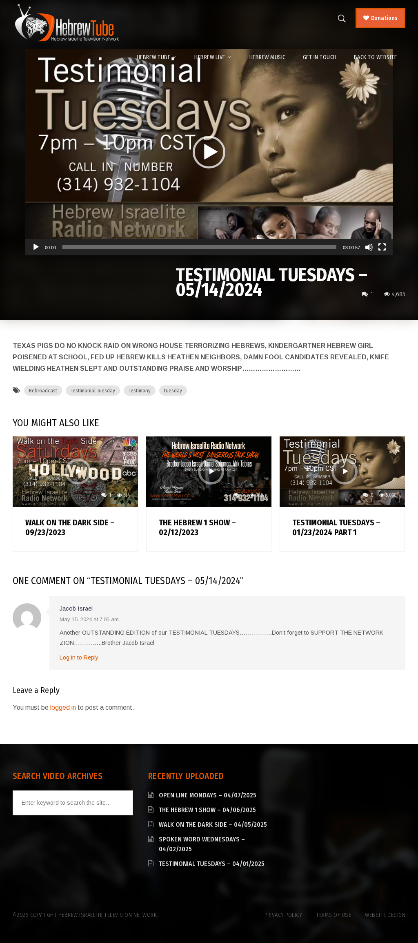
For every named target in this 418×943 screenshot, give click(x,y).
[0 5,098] (342, 471)
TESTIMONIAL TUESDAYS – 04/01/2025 (212, 864)
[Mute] (369, 247)
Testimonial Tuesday (93, 390)
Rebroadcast (43, 390)
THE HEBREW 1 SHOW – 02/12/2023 (197, 527)
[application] (209, 152)
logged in (63, 707)
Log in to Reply (79, 657)
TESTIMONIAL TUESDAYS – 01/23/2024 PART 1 (336, 527)
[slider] (199, 247)
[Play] (36, 247)
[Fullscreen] (382, 247)
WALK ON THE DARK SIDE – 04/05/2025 (213, 824)
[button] (209, 152)
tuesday (173, 390)
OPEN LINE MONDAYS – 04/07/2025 (207, 795)
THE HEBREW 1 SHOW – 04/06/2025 (207, 810)
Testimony (140, 390)
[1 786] (208, 471)
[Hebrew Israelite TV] (67, 23)
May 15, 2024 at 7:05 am (89, 619)
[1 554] (75, 471)
